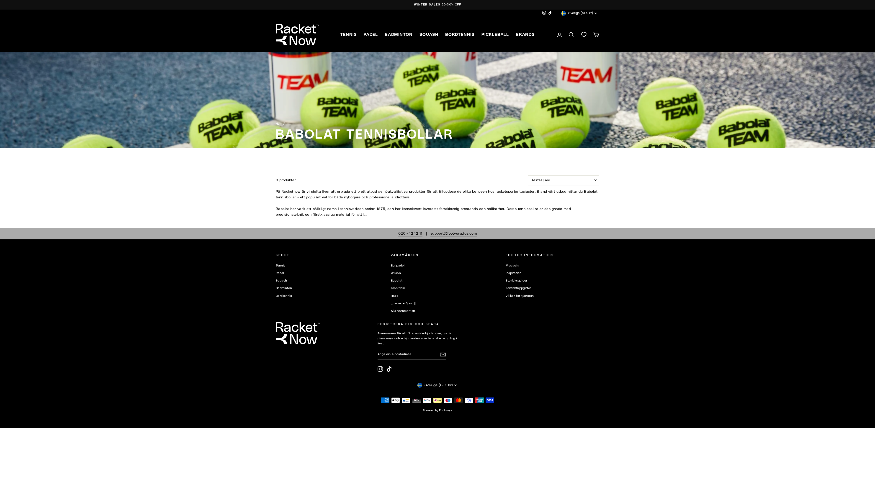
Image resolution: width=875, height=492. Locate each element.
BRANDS (525, 35)
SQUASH (428, 35)
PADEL (371, 35)
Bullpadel (398, 265)
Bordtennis (460, 35)
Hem (279, 123)
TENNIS (348, 35)
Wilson (396, 273)
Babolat (397, 280)
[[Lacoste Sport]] (403, 303)
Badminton (284, 288)
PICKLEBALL (495, 35)
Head (395, 295)
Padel (280, 273)
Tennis (280, 265)
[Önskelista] (584, 35)
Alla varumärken (403, 311)
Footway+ (445, 410)
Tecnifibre (398, 288)
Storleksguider (516, 280)
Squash (281, 280)
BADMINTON (399, 35)
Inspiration (513, 273)
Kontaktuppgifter (518, 288)
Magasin (512, 265)
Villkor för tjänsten (520, 295)
